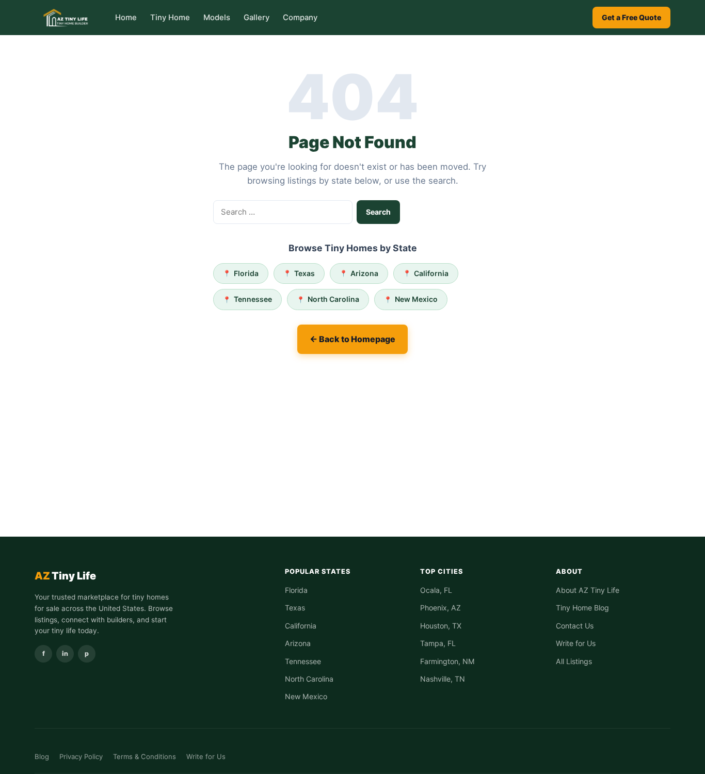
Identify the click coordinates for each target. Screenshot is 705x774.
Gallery (256, 17)
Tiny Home (170, 17)
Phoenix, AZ (440, 607)
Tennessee (253, 299)
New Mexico (416, 299)
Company (300, 17)
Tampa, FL (438, 643)
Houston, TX (440, 625)
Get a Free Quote (631, 17)
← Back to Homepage (352, 339)
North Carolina (333, 299)
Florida (246, 273)
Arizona (364, 273)
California (431, 273)
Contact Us (575, 625)
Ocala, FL (436, 590)
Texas (304, 273)
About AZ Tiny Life (587, 590)
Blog (42, 756)
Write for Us (576, 643)
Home (126, 17)
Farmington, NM (447, 661)
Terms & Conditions (144, 756)
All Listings (574, 661)
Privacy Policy (81, 756)
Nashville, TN (442, 678)
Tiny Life (65, 576)
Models (216, 17)
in (65, 653)
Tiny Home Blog (582, 607)
